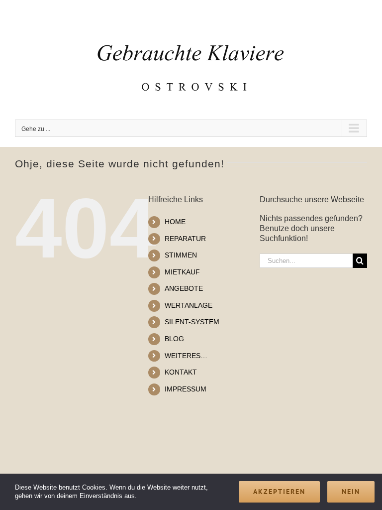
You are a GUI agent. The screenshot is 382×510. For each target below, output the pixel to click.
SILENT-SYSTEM (192, 322)
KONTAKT (181, 372)
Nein (351, 491)
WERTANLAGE (188, 305)
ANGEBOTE (184, 288)
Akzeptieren (279, 491)
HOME (175, 222)
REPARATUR (185, 239)
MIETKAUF (182, 272)
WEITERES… (186, 356)
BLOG (174, 339)
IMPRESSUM (185, 389)
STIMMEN (181, 255)
